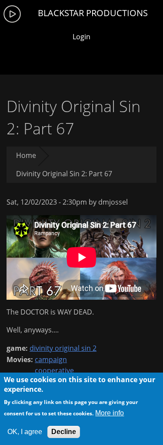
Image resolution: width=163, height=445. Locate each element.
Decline (63, 431)
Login (81, 36)
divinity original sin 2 (63, 348)
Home (26, 155)
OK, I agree (24, 431)
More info (109, 413)
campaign (51, 359)
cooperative (54, 370)
